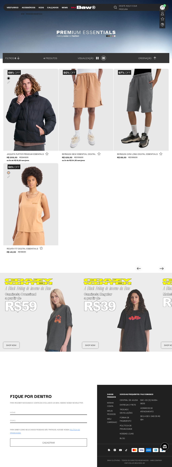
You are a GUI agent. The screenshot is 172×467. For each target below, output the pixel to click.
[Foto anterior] (7, 110)
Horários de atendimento (147, 409)
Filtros (10, 58)
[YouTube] (120, 450)
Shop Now (11, 345)
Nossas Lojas (127, 433)
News (65, 7)
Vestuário (12, 7)
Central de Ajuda (129, 399)
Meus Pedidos (111, 412)
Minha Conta (110, 404)
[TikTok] (126, 450)
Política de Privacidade (126, 427)
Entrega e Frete (128, 404)
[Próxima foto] (55, 110)
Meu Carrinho (112, 420)
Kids (41, 7)
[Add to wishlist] (46, 154)
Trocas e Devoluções (126, 411)
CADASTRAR (48, 442)
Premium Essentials (34, 14)
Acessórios (28, 7)
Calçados (52, 7)
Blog (122, 438)
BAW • (23, 14)
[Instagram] (115, 450)
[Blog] (109, 450)
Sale (73, 7)
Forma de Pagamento (125, 419)
